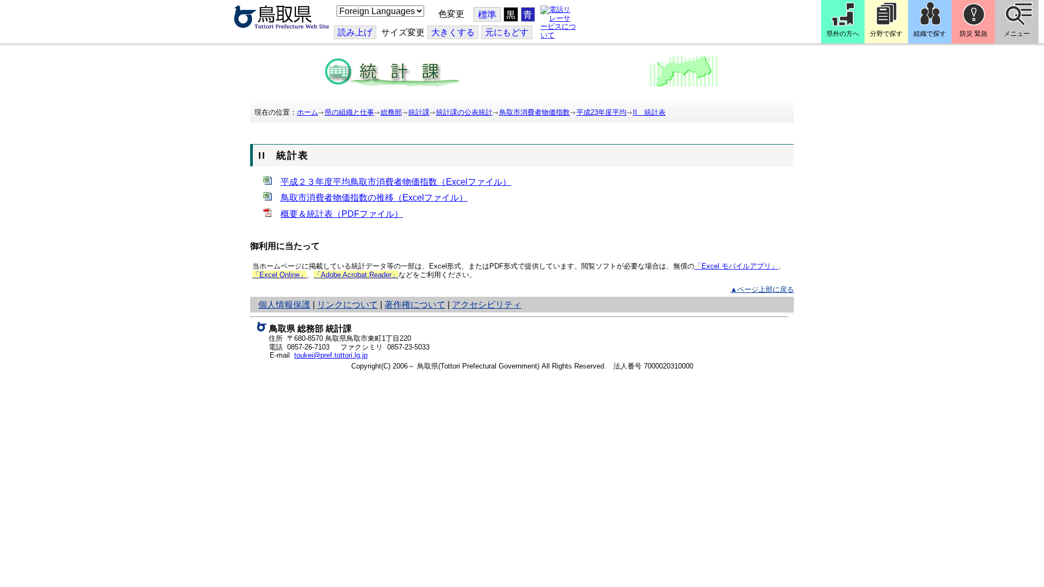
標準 (487, 15)
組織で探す (929, 34)
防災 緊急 (973, 34)
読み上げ (355, 32)
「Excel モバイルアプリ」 (736, 266)
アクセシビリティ (486, 304)
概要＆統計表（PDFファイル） (342, 213)
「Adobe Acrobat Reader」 (356, 275)
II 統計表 (649, 112)
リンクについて (347, 304)
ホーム (307, 112)
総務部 (391, 112)
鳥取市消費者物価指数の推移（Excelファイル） (374, 197)
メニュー (1017, 34)
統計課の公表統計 (464, 112)
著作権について (414, 304)
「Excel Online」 (279, 275)
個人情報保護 (284, 304)
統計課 (419, 112)
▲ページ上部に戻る (762, 289)
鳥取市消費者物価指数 (534, 112)
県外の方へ (842, 34)
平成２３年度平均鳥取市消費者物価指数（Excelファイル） (396, 181)
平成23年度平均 (601, 112)
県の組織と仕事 (349, 112)
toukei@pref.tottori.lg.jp (331, 355)
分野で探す (886, 34)
